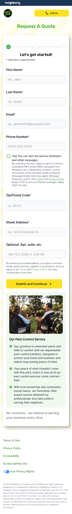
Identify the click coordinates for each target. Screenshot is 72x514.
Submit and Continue (31, 284)
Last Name (14, 92)
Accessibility (11, 455)
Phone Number (17, 137)
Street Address (18, 222)
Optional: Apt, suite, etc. (24, 244)
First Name (14, 70)
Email (10, 114)
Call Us (54, 13)
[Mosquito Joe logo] (8, 13)
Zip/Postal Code (18, 195)
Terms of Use (11, 440)
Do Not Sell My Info (15, 463)
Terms (40, 179)
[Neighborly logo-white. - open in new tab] (13, 3)
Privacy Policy (56, 179)
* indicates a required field (20, 59)
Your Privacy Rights (22, 471)
